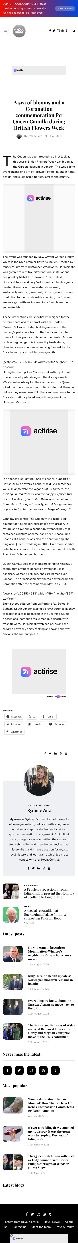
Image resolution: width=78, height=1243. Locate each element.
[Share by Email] (66, 753)
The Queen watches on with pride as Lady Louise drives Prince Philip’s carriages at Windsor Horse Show (51, 1161)
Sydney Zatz (35, 136)
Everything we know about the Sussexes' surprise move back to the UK (51, 1004)
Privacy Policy (65, 1227)
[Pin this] (60, 753)
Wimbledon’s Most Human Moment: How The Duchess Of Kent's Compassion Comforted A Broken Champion (51, 1105)
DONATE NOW (65, 8)
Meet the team (41, 1227)
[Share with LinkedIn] (55, 753)
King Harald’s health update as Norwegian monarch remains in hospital (50, 980)
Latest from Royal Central (22, 1222)
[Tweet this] (50, 753)
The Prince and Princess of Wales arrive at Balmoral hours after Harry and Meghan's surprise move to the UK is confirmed (51, 1031)
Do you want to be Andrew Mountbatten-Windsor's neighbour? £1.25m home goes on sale (49, 953)
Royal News (52, 1222)
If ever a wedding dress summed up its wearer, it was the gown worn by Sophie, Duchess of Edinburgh (51, 1133)
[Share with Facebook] (45, 753)
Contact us (19, 1227)
